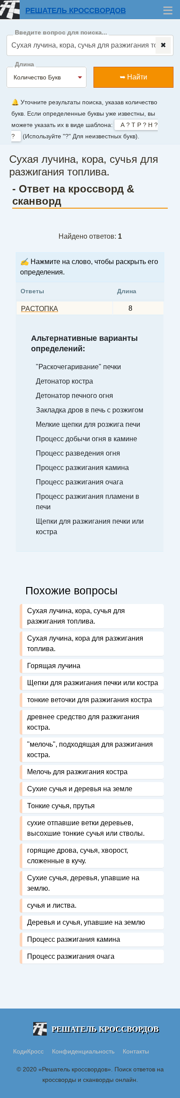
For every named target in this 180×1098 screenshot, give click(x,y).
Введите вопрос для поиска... (61, 32)
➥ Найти (133, 77)
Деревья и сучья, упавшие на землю (86, 922)
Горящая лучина (53, 665)
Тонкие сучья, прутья (61, 806)
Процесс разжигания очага (70, 956)
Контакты (136, 1051)
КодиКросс (28, 1051)
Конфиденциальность (84, 1051)
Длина (24, 64)
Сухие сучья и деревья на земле (79, 789)
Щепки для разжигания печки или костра (92, 682)
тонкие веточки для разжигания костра (89, 699)
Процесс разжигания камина (73, 939)
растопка (39, 308)
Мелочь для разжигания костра (77, 771)
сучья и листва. (51, 905)
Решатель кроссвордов (75, 11)
